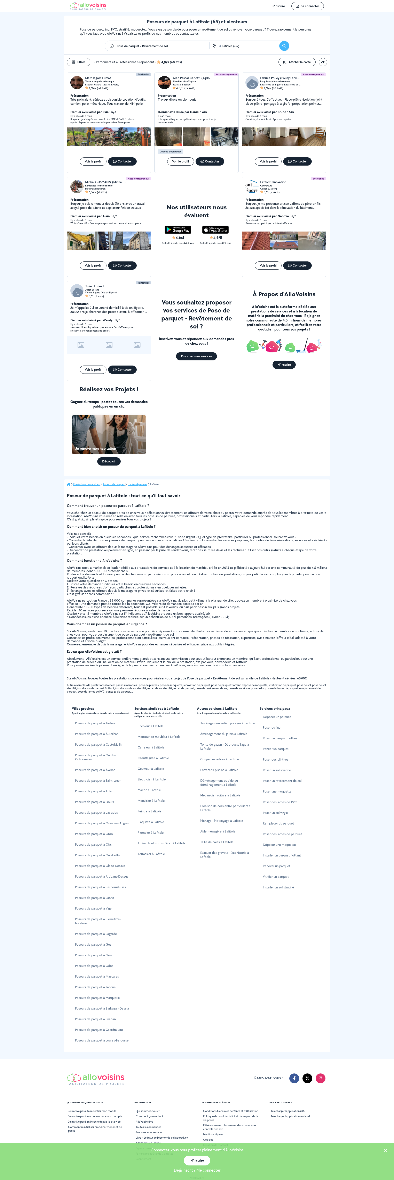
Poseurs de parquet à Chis (93, 844)
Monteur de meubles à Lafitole (159, 737)
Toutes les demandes (148, 1127)
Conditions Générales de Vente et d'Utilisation (230, 1111)
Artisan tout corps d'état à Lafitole (162, 843)
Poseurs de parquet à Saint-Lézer (98, 780)
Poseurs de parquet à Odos (94, 966)
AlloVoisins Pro (144, 1121)
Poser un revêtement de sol (282, 781)
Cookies (208, 1139)
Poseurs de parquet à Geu (93, 955)
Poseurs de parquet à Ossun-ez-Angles (102, 823)
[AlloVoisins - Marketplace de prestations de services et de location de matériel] (88, 9)
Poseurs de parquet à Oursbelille (97, 855)
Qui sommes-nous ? (147, 1111)
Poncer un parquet (276, 749)
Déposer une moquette (279, 845)
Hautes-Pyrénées (137, 484)
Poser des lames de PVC (280, 802)
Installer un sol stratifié (278, 887)
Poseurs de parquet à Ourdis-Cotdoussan (95, 757)
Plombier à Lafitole (151, 832)
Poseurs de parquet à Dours (94, 802)
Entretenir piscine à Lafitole (219, 770)
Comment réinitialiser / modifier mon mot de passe (95, 1128)
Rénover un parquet (276, 866)
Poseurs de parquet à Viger (94, 908)
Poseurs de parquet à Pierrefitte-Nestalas (98, 921)
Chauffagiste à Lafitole (153, 758)
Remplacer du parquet (278, 823)
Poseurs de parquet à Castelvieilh (98, 744)
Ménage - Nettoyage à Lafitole (221, 821)
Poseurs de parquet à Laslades (96, 812)
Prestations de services (86, 484)
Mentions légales (213, 1134)
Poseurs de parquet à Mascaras (97, 976)
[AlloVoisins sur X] (307, 1078)
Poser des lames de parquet (282, 834)
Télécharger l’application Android (290, 1116)
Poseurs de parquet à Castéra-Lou (99, 1030)
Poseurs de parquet (114, 484)
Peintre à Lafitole (149, 811)
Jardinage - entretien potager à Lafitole (227, 723)
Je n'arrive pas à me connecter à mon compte (95, 1116)
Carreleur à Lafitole (151, 747)
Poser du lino (272, 727)
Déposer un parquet (277, 717)
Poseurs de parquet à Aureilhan (96, 734)
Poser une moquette (277, 791)
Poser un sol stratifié (277, 770)
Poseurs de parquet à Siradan (95, 1019)
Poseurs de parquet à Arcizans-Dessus (101, 876)
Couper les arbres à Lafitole (219, 759)
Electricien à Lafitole (152, 779)
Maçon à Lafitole (149, 790)
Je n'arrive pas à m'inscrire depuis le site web (94, 1121)
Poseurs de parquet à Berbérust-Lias (100, 887)
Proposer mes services (149, 1132)
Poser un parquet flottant (280, 738)
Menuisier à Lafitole (151, 800)
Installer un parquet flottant (282, 855)
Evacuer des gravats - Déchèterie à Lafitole (224, 855)
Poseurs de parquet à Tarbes (95, 723)
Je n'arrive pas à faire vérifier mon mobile (92, 1111)
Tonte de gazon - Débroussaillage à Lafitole (224, 746)
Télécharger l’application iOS (288, 1111)
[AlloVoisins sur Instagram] (320, 1078)
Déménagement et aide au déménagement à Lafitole (219, 782)
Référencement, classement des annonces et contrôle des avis (230, 1127)
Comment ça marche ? (149, 1116)
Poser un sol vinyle (275, 813)
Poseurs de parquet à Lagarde (96, 934)
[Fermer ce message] (385, 1151)
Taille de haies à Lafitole (217, 842)
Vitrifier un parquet (276, 876)
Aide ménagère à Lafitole (217, 831)
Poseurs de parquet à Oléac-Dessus (100, 866)
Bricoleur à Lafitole (151, 726)
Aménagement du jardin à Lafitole (223, 734)
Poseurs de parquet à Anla (93, 791)
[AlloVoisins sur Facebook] (294, 1078)
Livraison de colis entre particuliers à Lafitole (225, 808)
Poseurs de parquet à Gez (93, 944)
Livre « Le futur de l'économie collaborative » (162, 1137)
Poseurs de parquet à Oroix (94, 834)
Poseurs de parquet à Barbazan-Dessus (102, 1008)
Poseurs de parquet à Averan (95, 770)
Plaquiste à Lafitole (151, 822)
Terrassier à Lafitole (151, 854)
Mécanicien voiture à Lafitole (220, 795)
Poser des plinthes (275, 759)
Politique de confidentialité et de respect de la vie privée (230, 1118)
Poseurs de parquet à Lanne (94, 898)
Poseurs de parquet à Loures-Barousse (102, 1040)
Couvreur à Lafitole (151, 769)
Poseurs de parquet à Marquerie (97, 998)
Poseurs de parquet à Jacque (95, 987)
